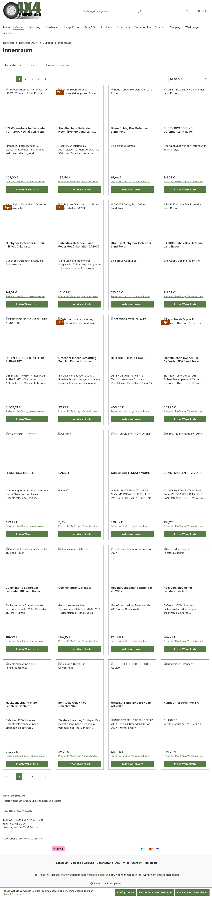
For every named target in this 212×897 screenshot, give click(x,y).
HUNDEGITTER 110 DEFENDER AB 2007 (131, 704)
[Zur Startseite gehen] (22, 10)
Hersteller (11, 65)
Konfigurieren (125, 892)
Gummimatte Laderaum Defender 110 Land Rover (23, 589)
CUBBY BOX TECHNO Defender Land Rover (178, 130)
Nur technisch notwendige (155, 892)
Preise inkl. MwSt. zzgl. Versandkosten (25, 181)
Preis (31, 65)
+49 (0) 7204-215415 (17, 811)
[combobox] (108, 11)
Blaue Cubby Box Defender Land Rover (129, 130)
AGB (118, 862)
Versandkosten (96, 874)
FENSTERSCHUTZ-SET (21, 472)
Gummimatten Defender (74, 587)
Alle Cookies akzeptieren (192, 892)
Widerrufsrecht (132, 862)
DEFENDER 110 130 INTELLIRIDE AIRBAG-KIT (27, 359)
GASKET (63, 472)
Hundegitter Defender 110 (181, 702)
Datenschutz (105, 862)
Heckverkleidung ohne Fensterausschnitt (21, 704)
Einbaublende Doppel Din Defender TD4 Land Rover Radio (181, 359)
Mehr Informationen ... (15, 894)
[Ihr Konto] (187, 11)
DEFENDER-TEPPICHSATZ (128, 358)
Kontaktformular (33, 838)
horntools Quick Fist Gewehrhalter (72, 704)
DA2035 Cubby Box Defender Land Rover (131, 244)
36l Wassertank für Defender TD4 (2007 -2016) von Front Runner (26, 130)
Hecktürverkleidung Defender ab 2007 (131, 589)
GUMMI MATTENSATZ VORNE (131, 472)
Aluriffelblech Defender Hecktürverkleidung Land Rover (75, 130)
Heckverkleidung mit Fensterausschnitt (178, 589)
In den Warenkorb (27, 189)
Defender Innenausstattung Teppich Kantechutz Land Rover (77, 359)
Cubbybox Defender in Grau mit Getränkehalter (25, 244)
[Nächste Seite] (39, 79)
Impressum (61, 862)
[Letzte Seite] (45, 79)
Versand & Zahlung (82, 862)
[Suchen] (139, 11)
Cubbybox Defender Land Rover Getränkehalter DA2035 (78, 244)
